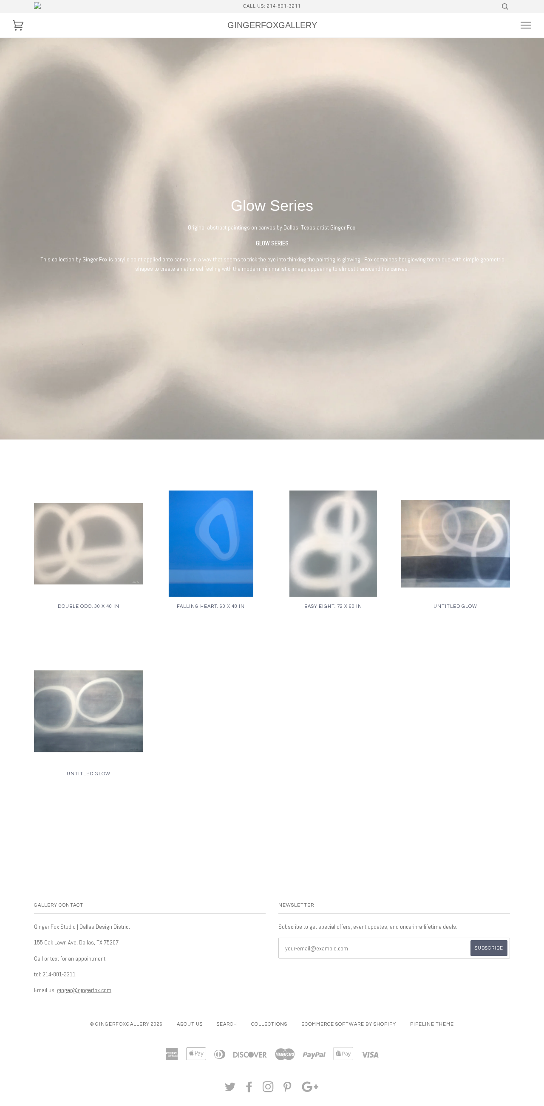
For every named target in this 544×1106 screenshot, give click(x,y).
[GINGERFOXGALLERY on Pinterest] (287, 1089)
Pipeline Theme (432, 1024)
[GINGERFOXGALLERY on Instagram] (268, 1089)
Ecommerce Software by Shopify (348, 1024)
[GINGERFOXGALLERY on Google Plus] (310, 1089)
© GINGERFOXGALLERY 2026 (126, 1024)
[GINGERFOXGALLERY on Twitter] (230, 1089)
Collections (269, 1024)
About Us (190, 1024)
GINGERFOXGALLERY (272, 25)
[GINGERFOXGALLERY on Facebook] (249, 1089)
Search (227, 1024)
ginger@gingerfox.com (84, 990)
